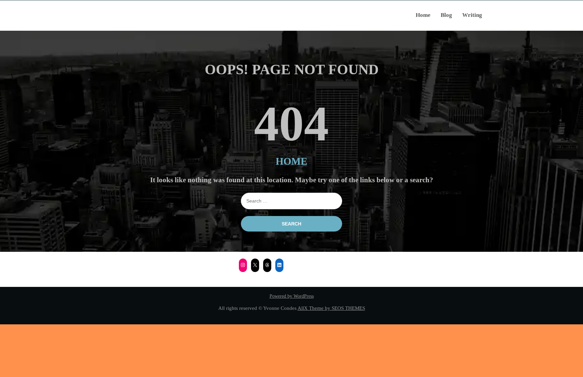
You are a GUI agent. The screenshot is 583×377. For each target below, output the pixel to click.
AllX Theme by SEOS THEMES (331, 308)
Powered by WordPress (292, 296)
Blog (446, 15)
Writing (472, 15)
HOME (291, 161)
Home (423, 15)
